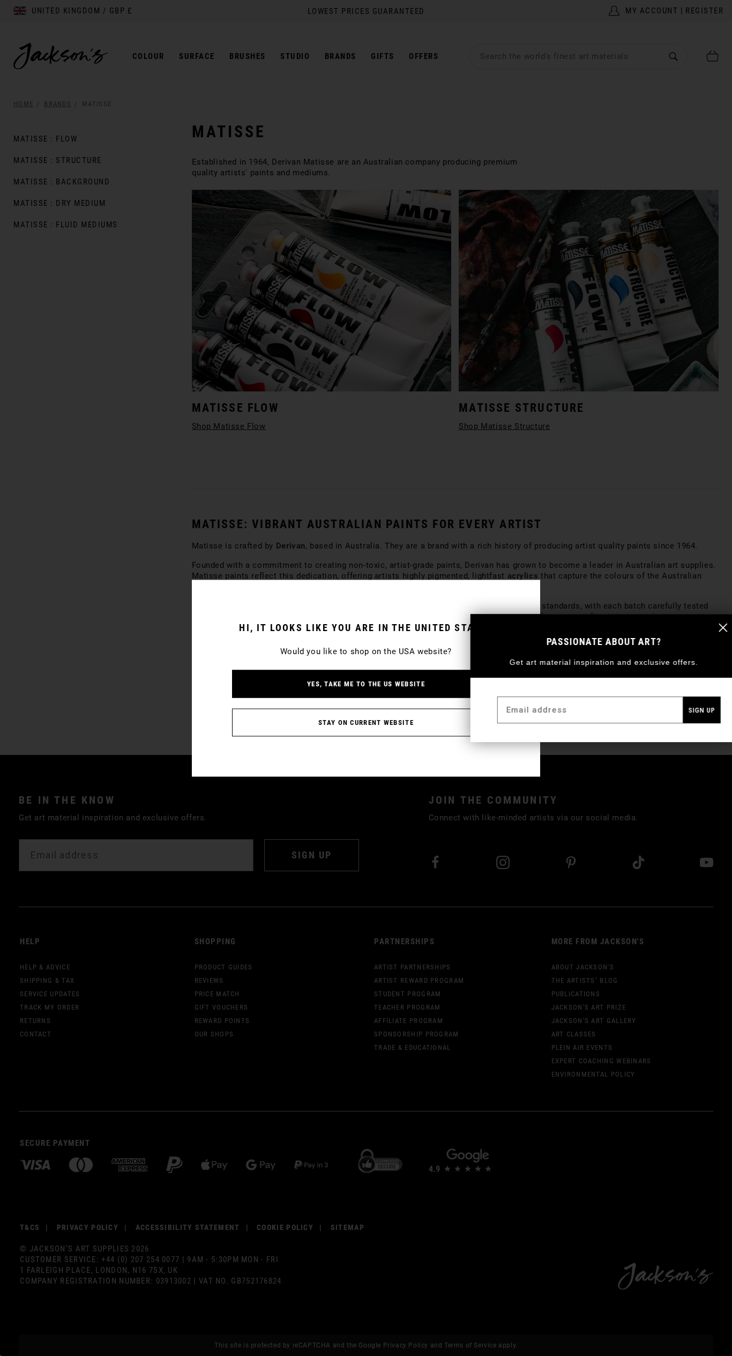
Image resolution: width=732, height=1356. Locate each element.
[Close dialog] (715, 627)
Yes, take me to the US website (366, 683)
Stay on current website (366, 722)
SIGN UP (694, 710)
